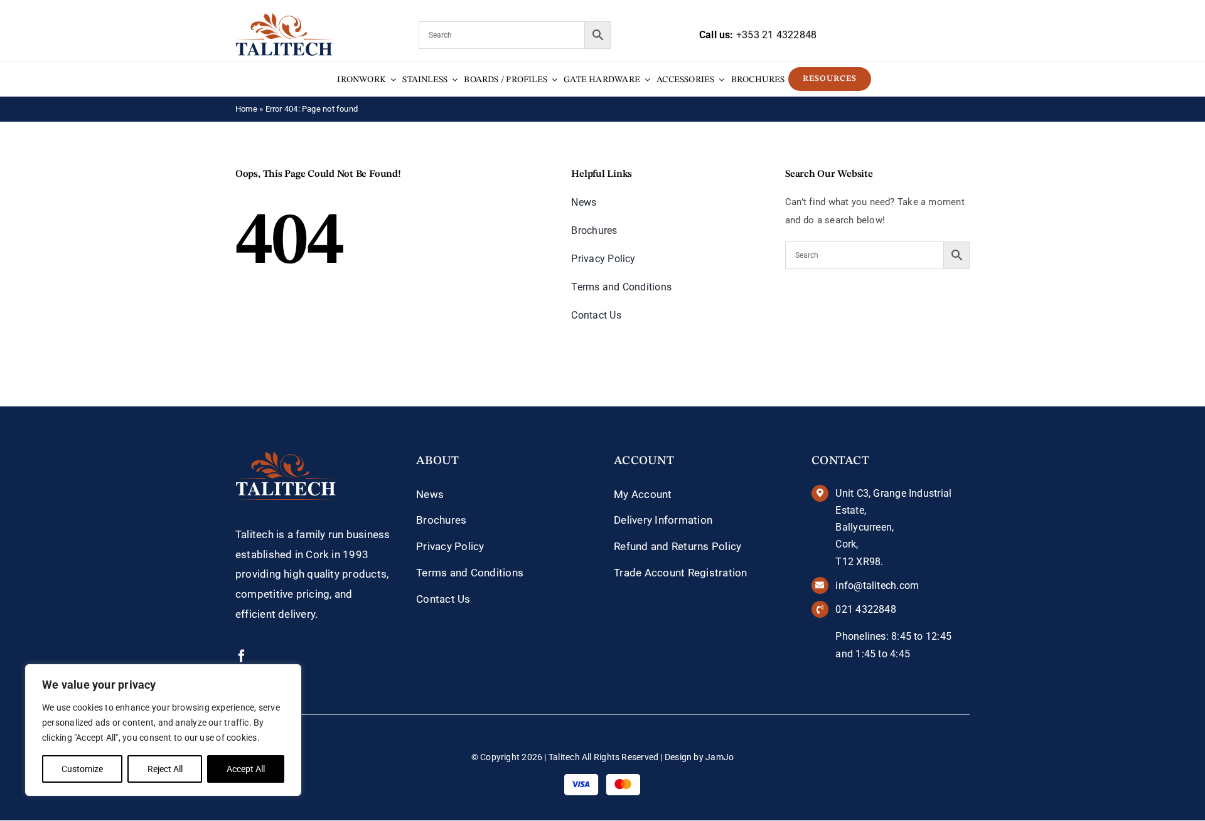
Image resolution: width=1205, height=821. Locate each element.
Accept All (246, 769)
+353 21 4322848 (776, 35)
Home (246, 109)
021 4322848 (865, 609)
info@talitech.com (877, 585)
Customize (82, 769)
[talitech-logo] (284, 17)
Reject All (165, 769)
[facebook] (241, 656)
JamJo (719, 757)
